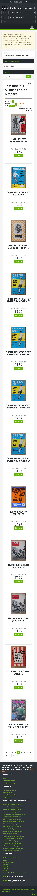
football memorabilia (9, 795)
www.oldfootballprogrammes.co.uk (17, 889)
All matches (10, 66)
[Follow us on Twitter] (35, 894)
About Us (5, 778)
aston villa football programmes (13, 807)
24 (18, 104)
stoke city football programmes (12, 838)
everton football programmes (12, 816)
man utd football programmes (12, 829)
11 (13, 755)
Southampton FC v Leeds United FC (19, 672)
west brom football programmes (13, 848)
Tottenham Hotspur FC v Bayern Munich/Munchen (18, 300)
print (29, 84)
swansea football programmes (12, 843)
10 (9, 755)
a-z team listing (7, 792)
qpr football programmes (10, 833)
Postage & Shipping (9, 783)
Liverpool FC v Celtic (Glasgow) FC (18, 566)
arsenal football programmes (12, 804)
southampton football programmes (13, 836)
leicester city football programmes (13, 821)
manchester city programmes (12, 826)
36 (20, 104)
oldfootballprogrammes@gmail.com (18, 873)
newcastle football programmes (12, 831)
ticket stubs (6, 797)
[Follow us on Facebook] (32, 894)
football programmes (9, 790)
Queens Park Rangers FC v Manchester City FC (18, 246)
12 (16, 104)
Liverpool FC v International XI (18, 140)
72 (23, 104)
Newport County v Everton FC (18, 513)
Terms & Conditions (9, 780)
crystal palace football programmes (14, 814)
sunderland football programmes (13, 841)
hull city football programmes (12, 819)
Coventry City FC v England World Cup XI (18, 726)
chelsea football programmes (12, 812)
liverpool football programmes (12, 824)
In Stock (12, 106)
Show (28, 77)
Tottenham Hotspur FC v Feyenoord (18, 193)
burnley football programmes (12, 809)
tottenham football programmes (13, 846)
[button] (34, 21)
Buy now (17, 155)
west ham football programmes (12, 850)
